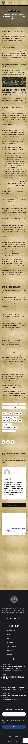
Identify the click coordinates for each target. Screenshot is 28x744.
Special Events (11, 531)
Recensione (13, 420)
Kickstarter (19, 72)
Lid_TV (10, 530)
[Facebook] (7, 619)
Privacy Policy (20, 720)
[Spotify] (20, 619)
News (18, 10)
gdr (10, 413)
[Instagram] (12, 619)
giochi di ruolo (17, 413)
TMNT (13, 431)
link (21, 393)
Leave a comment (13, 505)
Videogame (5, 674)
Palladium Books (6, 74)
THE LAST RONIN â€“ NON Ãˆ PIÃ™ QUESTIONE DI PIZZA (17, 185)
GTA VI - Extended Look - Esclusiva (16, 528)
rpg (20, 420)
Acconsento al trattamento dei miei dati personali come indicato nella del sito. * (13, 720)
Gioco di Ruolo (6, 417)
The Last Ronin (6, 431)
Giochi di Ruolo (11, 10)
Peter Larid (5, 420)
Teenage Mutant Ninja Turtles (10, 427)
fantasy (5, 413)
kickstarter (15, 417)
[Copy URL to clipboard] (12, 442)
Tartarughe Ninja (7, 424)
